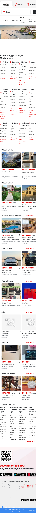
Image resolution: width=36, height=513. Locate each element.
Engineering (32, 68)
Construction (22, 131)
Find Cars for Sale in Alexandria (3, 424)
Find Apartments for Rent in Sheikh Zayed (22, 440)
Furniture (2, 99)
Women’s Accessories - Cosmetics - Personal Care (22, 102)
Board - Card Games (13, 134)
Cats (30, 102)
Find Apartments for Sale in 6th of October (13, 419)
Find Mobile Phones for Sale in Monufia (32, 439)
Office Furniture (3, 102)
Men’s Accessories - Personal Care (22, 105)
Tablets (21, 72)
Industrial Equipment (22, 134)
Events (31, 131)
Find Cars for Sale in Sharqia (3, 439)
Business (31, 126)
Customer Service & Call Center (32, 73)
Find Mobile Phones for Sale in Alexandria (32, 430)
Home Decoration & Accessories (3, 104)
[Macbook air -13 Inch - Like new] (11, 357)
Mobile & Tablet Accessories (22, 75)
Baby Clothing (3, 131)
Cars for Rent (3, 68)
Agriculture (22, 128)
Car (30, 129)
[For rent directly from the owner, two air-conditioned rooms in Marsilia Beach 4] (11, 231)
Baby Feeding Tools (3, 136)
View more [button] (30, 442)
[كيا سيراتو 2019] (11, 264)
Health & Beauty (32, 134)
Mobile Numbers (22, 78)
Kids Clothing (3, 134)
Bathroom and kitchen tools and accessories (3, 107)
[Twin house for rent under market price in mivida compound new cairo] (11, 198)
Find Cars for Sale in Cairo (3, 417)
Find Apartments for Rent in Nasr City (22, 429)
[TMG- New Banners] (18, 32)
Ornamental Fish (32, 107)
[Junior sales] (11, 326)
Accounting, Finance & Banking (32, 65)
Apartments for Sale (13, 65)
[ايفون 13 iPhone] (11, 296)
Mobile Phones (22, 69)
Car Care (2, 73)
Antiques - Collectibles (13, 126)
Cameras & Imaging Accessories (13, 105)
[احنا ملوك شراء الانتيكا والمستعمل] (11, 388)
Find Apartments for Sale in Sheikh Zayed (13, 430)
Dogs (30, 99)
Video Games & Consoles (13, 102)
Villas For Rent (13, 73)
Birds (30, 104)
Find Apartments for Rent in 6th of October (22, 419)
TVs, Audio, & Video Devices (13, 97)
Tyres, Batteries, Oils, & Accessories (3, 70)
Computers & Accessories (13, 99)
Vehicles (6, 20)
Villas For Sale (13, 70)
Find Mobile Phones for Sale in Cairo (32, 420)
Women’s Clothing (22, 97)
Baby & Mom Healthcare (3, 128)
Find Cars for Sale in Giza (3, 432)
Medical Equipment (22, 136)
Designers (32, 70)
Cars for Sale (3, 65)
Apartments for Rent (13, 68)
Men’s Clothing (22, 99)
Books (11, 131)
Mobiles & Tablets (23, 20)
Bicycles (12, 129)
